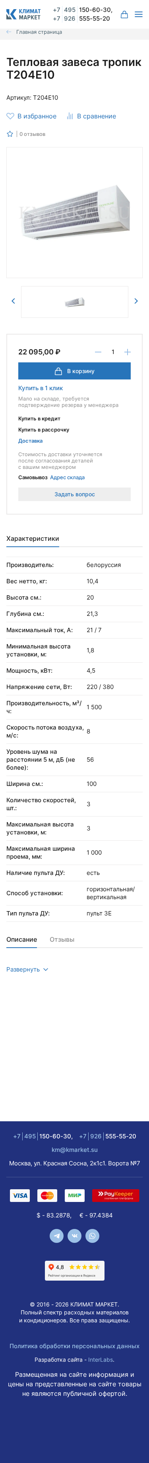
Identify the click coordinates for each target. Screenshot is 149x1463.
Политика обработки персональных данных (74, 1346)
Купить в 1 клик (40, 388)
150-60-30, (82, 10)
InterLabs (100, 1359)
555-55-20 (81, 18)
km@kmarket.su (75, 1149)
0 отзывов (32, 134)
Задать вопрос (74, 494)
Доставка (30, 440)
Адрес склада (67, 477)
